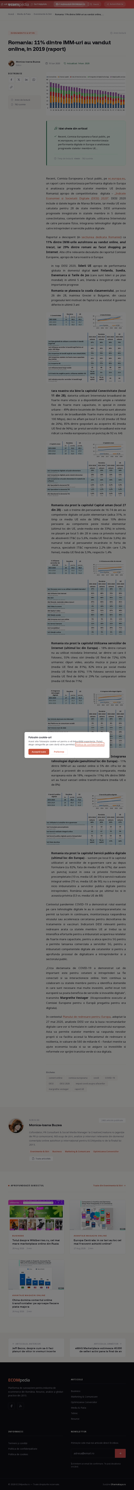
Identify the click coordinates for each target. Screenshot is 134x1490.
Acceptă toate (39, 751)
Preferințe (59, 751)
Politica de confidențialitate (90, 744)
